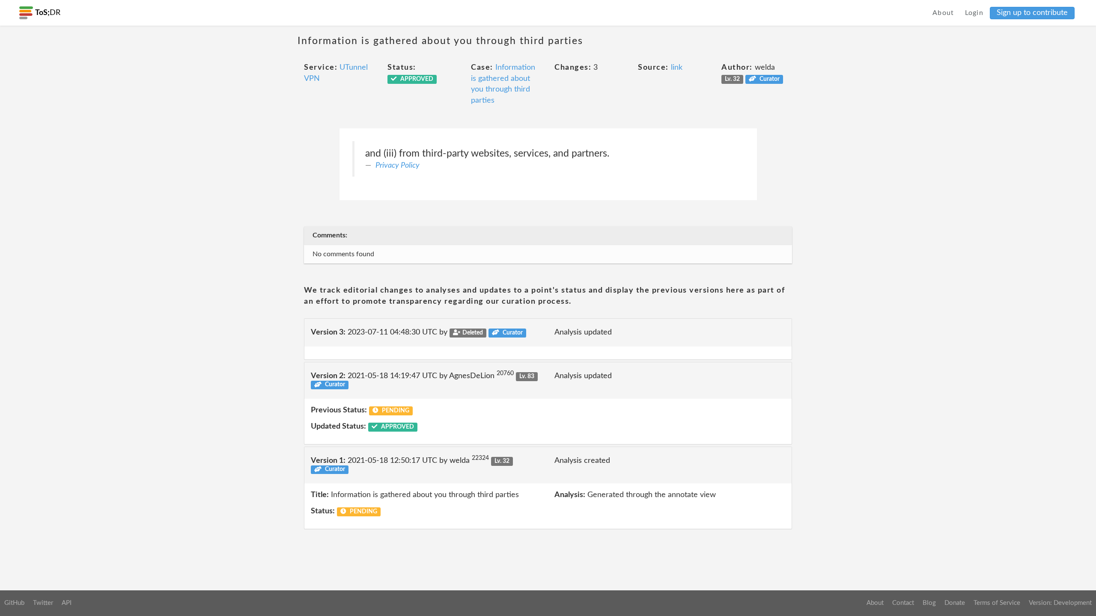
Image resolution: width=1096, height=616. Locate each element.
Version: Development (1060, 603)
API (66, 603)
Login (974, 12)
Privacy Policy (397, 165)
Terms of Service (997, 603)
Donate (954, 603)
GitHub (14, 603)
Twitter (43, 603)
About (943, 12)
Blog (929, 603)
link (676, 67)
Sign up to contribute (1032, 13)
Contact (903, 603)
